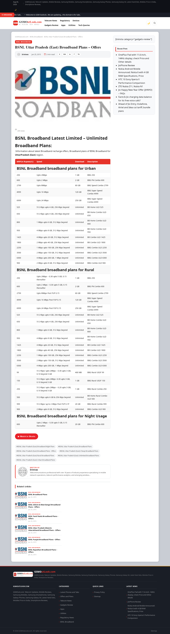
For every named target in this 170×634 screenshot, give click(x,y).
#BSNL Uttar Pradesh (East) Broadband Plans (75, 446)
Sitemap (97, 596)
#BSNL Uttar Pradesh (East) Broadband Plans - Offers (36, 451)
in (70, 54)
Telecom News (50, 20)
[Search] (154, 23)
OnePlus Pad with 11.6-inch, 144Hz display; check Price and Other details (133, 58)
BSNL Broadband (36, 37)
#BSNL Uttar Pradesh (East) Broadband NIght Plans (35, 446)
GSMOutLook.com (21, 37)
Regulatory (65, 20)
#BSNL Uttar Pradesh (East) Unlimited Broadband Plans (78, 455)
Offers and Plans (66, 596)
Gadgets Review (51, 25)
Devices (76, 20)
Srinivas (25, 54)
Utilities (71, 25)
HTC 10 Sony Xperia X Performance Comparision (141, 616)
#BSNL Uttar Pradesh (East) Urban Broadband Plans (35, 460)
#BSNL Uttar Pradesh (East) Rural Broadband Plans (35, 455)
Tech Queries (84, 25)
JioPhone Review (126, 65)
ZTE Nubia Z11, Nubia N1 (130, 86)
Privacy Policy (99, 592)
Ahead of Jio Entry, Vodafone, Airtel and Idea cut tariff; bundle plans (134, 107)
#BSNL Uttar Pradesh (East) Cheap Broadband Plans (79, 451)
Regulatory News (67, 617)
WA (64, 54)
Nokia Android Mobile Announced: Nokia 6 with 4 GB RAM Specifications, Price (133, 72)
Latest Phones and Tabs (69, 592)
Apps (63, 25)
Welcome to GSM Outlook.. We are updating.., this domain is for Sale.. (47, 15)
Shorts (161, 629)
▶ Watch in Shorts (26, 436)
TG (79, 54)
